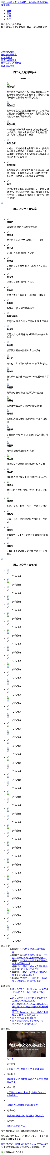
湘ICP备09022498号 (10, 1144)
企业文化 (30, 1069)
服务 (9, 10)
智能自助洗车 (31, 1105)
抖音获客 (20, 1105)
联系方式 (11, 1126)
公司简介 (11, 1069)
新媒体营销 (36, 1092)
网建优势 (39, 1069)
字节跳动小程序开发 (11, 63)
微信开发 (30, 1115)
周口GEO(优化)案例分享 (24, 1018)
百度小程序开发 (9, 60)
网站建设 (11, 1079)
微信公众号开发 (9, 54)
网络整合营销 (7, 66)
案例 (9, 13)
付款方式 (20, 1126)
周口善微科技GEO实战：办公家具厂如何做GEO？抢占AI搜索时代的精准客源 (30, 1006)
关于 (9, 19)
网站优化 (39, 1115)
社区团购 (11, 1092)
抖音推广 (11, 1105)
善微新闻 (11, 1115)
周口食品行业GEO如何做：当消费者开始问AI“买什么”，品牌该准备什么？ (30, 992)
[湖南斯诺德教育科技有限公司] (26, 1056)
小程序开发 (6, 57)
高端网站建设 (7, 51)
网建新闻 (20, 1115)
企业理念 (20, 1069)
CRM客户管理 (23, 1092)
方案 (9, 16)
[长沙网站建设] (25, 5)
